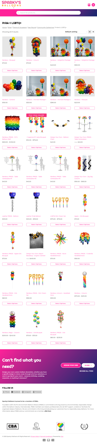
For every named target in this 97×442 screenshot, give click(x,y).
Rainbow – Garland (8, 99)
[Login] (89, 4)
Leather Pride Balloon (33, 216)
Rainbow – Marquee (80, 99)
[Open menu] (93, 5)
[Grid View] (89, 31)
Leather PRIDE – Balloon (10, 216)
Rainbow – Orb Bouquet (34, 332)
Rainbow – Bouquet (8, 60)
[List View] (93, 31)
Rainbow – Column (32, 60)
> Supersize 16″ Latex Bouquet (36, 137)
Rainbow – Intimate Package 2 (60, 99)
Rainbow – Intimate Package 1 (36, 99)
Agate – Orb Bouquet (81, 216)
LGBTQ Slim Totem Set (58, 216)
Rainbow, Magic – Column (11, 332)
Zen (62, 436)
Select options (12, 70)
